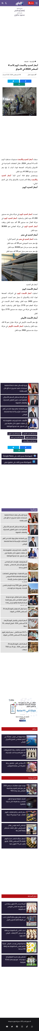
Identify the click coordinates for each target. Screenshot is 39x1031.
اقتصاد (26, 61)
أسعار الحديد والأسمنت (25, 159)
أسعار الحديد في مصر (26, 239)
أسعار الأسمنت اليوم (24, 293)
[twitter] (13, 81)
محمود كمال (31, 74)
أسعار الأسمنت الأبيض (15, 326)
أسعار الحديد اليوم (26, 214)
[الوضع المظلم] (6, 4)
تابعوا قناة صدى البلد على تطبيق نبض (18, 462)
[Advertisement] (19, 39)
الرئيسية (32, 61)
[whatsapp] (19, 84)
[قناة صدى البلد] (19, 3)
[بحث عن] (3, 4)
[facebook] (25, 81)
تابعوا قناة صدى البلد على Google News (18, 456)
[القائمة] (37, 4)
